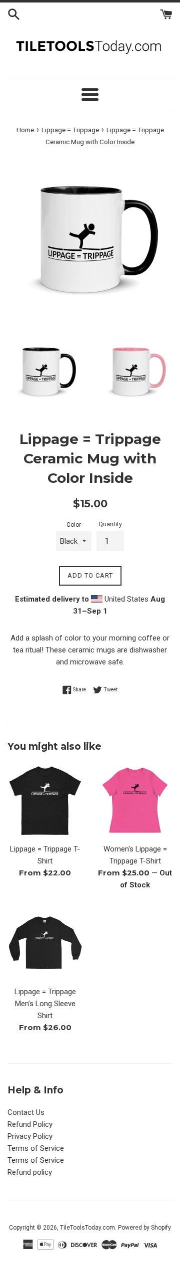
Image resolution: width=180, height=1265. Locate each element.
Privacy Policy (30, 1136)
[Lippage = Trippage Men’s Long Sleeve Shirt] (45, 943)
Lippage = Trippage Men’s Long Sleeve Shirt (45, 1003)
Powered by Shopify (144, 1227)
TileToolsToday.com (87, 1227)
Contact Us (26, 1112)
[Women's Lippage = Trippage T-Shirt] (135, 800)
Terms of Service (36, 1148)
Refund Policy (30, 1124)
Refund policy (30, 1172)
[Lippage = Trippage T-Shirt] (45, 800)
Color (73, 524)
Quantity (110, 524)
